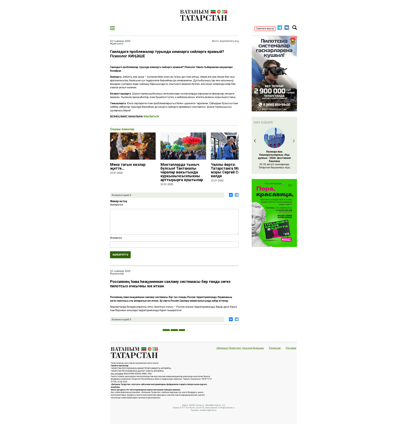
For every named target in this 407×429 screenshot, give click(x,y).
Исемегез (116, 238)
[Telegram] (237, 195)
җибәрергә (120, 254)
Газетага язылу (265, 28)
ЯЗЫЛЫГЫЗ (150, 116)
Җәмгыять (117, 43)
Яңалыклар (117, 273)
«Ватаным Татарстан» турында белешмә (240, 348)
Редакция (275, 348)
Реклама (291, 348)
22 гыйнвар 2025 (120, 41)
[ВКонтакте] (231, 195)
